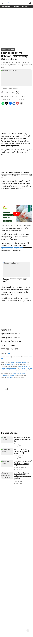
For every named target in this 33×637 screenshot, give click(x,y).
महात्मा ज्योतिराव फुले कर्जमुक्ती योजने (12, 248)
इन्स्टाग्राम (22, 373)
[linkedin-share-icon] (13, 104)
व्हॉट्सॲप (12, 375)
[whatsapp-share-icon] (2, 104)
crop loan (4, 389)
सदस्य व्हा (8, 353)
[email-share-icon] (17, 104)
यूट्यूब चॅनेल (9, 377)
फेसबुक (14, 373)
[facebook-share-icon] (10, 104)
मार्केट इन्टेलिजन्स (26, 6)
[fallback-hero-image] (7, 439)
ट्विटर (18, 373)
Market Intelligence (23, 366)
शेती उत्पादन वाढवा (6, 6)
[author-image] (2, 92)
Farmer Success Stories (16, 370)
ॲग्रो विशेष (16, 6)
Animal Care (22, 368)
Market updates (6, 368)
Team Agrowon (10, 92)
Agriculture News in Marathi (19, 362)
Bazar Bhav (14, 368)
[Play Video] (16, 214)
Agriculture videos (10, 364)
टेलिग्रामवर (4, 375)
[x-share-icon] (6, 104)
